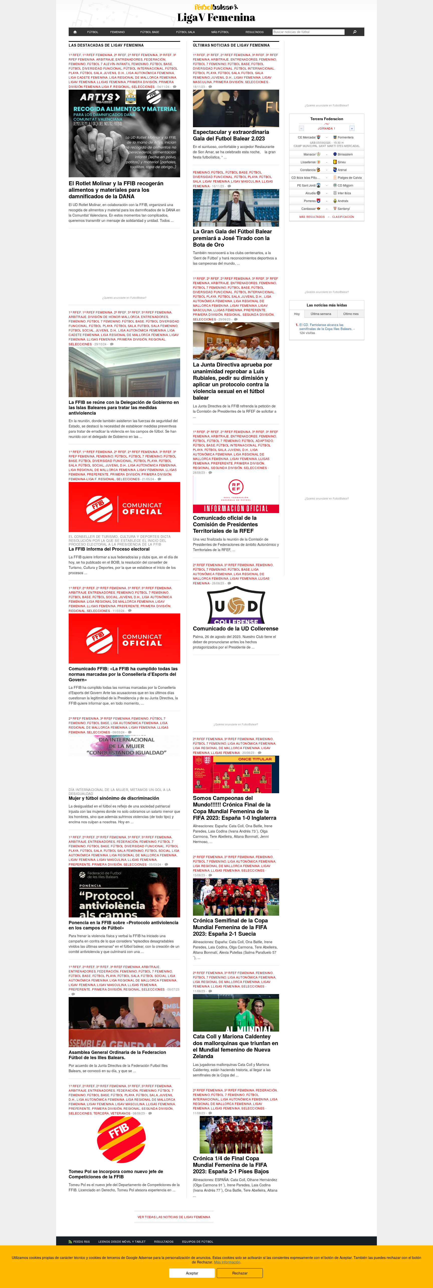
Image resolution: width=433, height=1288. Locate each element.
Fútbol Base (149, 32)
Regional (121, 86)
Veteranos (120, 1113)
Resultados (255, 32)
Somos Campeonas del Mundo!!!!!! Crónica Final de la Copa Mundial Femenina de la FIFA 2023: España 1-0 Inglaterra (234, 808)
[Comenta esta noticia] (174, 86)
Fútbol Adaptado (257, 440)
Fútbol (92, 32)
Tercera (101, 1113)
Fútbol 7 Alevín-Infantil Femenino (118, 64)
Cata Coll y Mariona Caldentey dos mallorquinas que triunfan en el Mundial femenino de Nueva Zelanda (235, 1046)
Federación (154, 59)
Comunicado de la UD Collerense (235, 628)
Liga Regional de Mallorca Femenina (142, 77)
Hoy (297, 313)
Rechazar (240, 1272)
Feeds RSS (81, 1241)
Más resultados (312, 217)
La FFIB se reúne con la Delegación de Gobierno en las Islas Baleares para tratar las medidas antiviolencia (124, 407)
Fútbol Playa (101, 326)
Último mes (351, 313)
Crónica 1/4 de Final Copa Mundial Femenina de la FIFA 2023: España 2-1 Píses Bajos (231, 1164)
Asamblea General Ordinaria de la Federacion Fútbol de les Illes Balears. (117, 1055)
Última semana (321, 313)
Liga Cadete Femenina (88, 77)
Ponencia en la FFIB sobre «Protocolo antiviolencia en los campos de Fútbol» (123, 925)
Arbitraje (105, 59)
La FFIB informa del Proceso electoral (109, 549)
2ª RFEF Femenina (143, 55)
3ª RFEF (165, 55)
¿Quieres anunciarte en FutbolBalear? (124, 297)
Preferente (98, 474)
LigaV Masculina (111, 859)
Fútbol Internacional (144, 68)
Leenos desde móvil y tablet (122, 1241)
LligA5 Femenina (111, 82)
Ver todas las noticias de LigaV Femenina (174, 1217)
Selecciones (143, 86)
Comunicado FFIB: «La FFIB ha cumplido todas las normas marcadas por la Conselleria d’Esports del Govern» (123, 674)
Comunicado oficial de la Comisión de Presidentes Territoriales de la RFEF (225, 524)
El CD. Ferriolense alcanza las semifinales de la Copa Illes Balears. (326, 326)
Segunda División (157, 1108)
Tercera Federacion (326, 118)
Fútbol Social (81, 330)
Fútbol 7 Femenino (104, 321)
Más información (227, 1261)
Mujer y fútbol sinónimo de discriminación (114, 798)
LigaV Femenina (82, 82)
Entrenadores (129, 59)
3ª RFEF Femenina (157, 312)
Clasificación (343, 217)
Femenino (117, 32)
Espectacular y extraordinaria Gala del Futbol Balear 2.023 (231, 135)
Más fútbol (220, 32)
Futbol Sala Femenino (157, 326)
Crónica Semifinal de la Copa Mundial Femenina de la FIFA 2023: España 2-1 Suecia (230, 926)
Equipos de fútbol (197, 1241)
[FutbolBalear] (75, 32)
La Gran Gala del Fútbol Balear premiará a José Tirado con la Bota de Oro (232, 237)
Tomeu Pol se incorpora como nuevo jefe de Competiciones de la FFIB (116, 1174)
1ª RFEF (75, 55)
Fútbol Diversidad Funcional (95, 68)
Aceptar (192, 1272)
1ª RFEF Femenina (97, 55)
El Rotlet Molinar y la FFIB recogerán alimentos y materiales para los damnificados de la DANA (116, 189)
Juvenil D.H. (114, 73)
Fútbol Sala (185, 32)
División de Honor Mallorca (114, 316)
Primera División (142, 82)
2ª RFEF (120, 55)
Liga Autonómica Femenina (150, 73)
